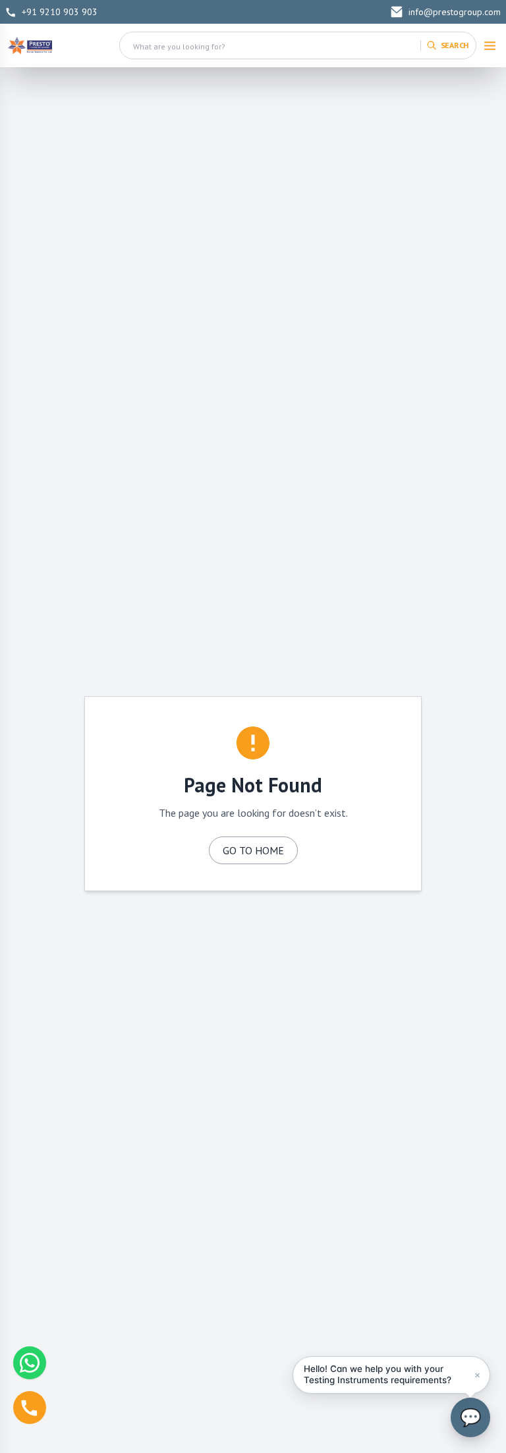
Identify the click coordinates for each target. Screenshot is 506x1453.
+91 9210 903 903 (60, 12)
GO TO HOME (253, 850)
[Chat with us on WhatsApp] (29, 1362)
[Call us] (29, 1407)
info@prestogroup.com (454, 12)
